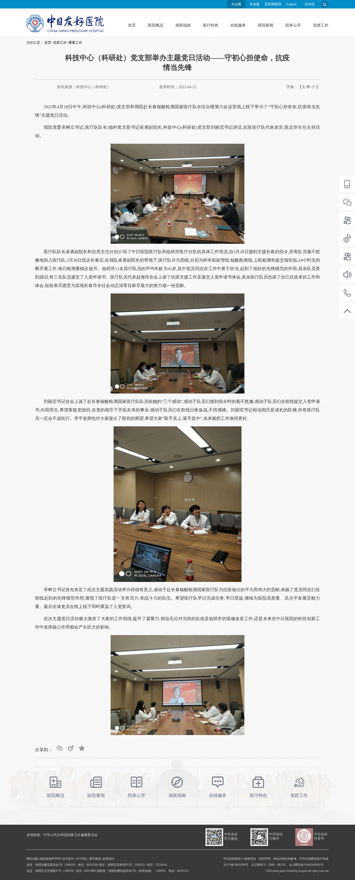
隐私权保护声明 (50, 858)
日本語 (310, 4)
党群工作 (320, 25)
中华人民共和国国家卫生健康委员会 (70, 835)
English (291, 4)
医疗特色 (210, 25)
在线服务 (238, 25)
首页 (132, 25)
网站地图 (32, 858)
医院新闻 (265, 25)
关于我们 (81, 858)
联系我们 (108, 858)
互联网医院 (272, 4)
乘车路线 (95, 858)
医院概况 (155, 25)
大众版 (236, 4)
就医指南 (183, 25)
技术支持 (68, 858)
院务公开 (293, 25)
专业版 (254, 4)
